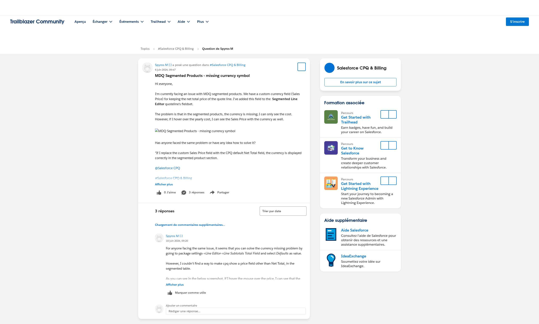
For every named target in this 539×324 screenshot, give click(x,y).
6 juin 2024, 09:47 (165, 69)
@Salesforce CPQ (167, 168)
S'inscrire (517, 21)
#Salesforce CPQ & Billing (176, 49)
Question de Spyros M (217, 49)
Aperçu (80, 21)
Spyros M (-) (163, 65)
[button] (360, 82)
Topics (145, 49)
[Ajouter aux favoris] (302, 67)
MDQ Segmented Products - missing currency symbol (202, 75)
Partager (220, 193)
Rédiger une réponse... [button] (184, 311)
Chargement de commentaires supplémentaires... (190, 225)
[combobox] (283, 211)
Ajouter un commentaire (181, 305)
